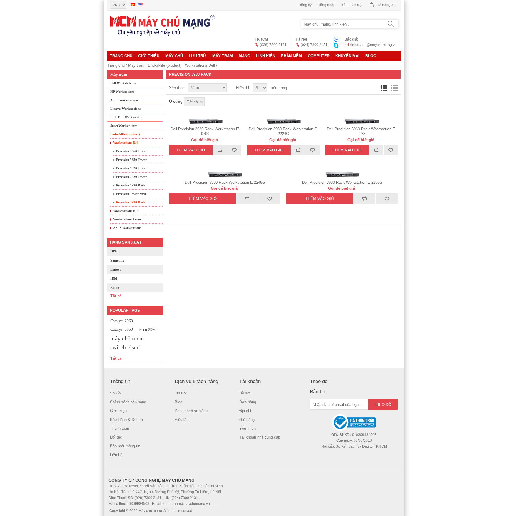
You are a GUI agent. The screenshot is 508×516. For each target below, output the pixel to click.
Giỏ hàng (247, 419)
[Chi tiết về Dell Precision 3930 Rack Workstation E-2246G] (224, 174)
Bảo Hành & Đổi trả (126, 419)
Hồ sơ (244, 393)
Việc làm (182, 419)
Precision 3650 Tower (131, 159)
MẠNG (244, 56)
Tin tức (181, 393)
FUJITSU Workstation (126, 117)
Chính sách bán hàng (128, 402)
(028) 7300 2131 (273, 45)
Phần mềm (291, 56)
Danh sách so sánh (191, 411)
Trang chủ (121, 56)
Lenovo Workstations (125, 108)
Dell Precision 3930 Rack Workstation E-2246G (225, 182)
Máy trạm (222, 56)
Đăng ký (305, 5)
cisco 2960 (147, 329)
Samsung (117, 260)
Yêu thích (247, 428)
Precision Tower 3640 (131, 193)
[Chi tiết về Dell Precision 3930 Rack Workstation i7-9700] (205, 121)
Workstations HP (125, 211)
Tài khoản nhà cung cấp (259, 437)
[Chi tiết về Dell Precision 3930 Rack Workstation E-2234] (361, 121)
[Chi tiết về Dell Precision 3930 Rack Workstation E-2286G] (342, 174)
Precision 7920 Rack (130, 185)
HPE (113, 251)
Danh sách (394, 88)
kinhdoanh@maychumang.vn (373, 45)
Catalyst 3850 (121, 329)
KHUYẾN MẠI (347, 56)
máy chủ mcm (127, 338)
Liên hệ (116, 455)
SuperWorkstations (123, 125)
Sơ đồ (115, 393)
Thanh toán (119, 428)
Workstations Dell (200, 65)
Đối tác (116, 437)
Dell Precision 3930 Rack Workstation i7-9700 (205, 131)
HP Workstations (122, 91)
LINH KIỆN (265, 56)
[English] (140, 4)
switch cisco (125, 347)
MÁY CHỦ (174, 56)
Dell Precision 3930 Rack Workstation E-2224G (283, 131)
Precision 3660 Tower (131, 151)
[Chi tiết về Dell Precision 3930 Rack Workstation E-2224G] (283, 121)
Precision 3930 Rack (130, 202)
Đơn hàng (247, 402)
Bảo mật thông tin (125, 446)
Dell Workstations (123, 83)
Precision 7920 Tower (131, 176)
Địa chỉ (245, 411)
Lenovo (115, 269)
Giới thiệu (148, 56)
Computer (319, 56)
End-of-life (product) (164, 65)
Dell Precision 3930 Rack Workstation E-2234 (361, 131)
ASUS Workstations (124, 100)
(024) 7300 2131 (314, 45)
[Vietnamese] (132, 4)
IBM (113, 278)
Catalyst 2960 (121, 320)
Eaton (114, 288)
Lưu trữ (197, 56)
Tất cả (115, 296)
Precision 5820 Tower (131, 168)
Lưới (383, 88)
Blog (370, 56)
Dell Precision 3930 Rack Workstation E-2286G (342, 182)
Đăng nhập (326, 5)
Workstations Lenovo (128, 219)
